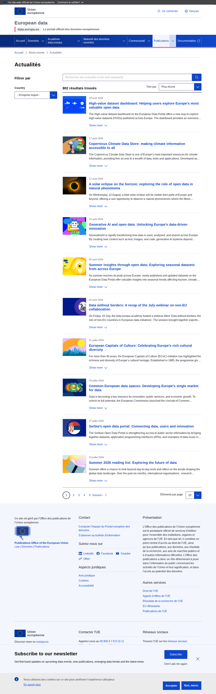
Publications (161, 40)
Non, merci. (191, 685)
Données (33, 40)
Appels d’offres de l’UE (156, 596)
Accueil (20, 40)
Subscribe (176, 654)
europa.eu (42, 641)
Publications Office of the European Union (41, 542)
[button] (191, 11)
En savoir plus (32, 684)
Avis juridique (87, 575)
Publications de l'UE (155, 611)
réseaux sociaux (177, 641)
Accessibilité (86, 585)
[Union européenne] (30, 11)
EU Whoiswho (151, 606)
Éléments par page (171, 494)
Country (20, 87)
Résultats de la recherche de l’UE (163, 601)
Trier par (151, 86)
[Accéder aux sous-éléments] (42, 41)
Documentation (187, 40)
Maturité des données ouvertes (96, 41)
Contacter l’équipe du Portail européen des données (104, 528)
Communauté (137, 40)
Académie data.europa (55, 41)
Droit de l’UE (150, 590)
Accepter (171, 685)
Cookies (84, 580)
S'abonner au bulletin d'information (99, 535)
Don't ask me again (175, 663)
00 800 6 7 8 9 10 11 (112, 641)
